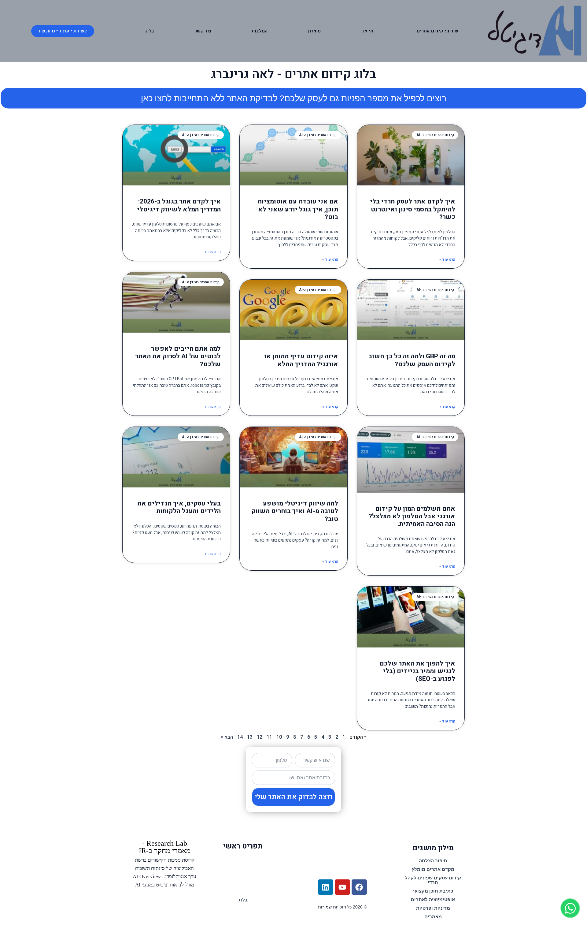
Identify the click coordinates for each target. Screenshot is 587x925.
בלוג (149, 31)
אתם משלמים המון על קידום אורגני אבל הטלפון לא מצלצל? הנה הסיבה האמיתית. (412, 516)
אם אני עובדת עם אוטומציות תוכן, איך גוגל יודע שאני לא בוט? (297, 209)
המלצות (260, 31)
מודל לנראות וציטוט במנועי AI (164, 885)
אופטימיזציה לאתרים (433, 899)
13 (250, 737)
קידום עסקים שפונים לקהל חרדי (433, 880)
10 (279, 737)
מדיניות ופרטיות (433, 908)
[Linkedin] (325, 887)
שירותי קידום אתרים (437, 31)
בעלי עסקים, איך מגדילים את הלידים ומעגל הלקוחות (179, 507)
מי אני (367, 31)
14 (240, 737)
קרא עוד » (447, 259)
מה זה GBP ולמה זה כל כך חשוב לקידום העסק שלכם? (411, 360)
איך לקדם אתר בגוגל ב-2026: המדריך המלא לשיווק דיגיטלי (179, 205)
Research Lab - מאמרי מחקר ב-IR (164, 847)
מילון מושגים (433, 848)
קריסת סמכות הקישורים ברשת (164, 860)
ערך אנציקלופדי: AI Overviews (164, 876)
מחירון (314, 31)
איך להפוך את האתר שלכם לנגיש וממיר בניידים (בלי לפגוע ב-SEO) (417, 671)
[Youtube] (342, 887)
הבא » (227, 737)
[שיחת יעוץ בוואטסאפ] (570, 908)
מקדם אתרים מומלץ (433, 869)
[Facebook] (359, 887)
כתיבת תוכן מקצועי (433, 890)
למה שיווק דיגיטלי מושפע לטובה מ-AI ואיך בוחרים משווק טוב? (294, 511)
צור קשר (203, 31)
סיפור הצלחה (433, 860)
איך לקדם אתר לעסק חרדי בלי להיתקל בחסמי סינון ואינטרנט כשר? (412, 209)
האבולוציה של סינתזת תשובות (164, 868)
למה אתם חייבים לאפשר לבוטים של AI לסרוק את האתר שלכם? (178, 356)
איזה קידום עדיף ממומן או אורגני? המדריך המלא (301, 360)
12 (259, 737)
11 (269, 737)
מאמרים (433, 916)
